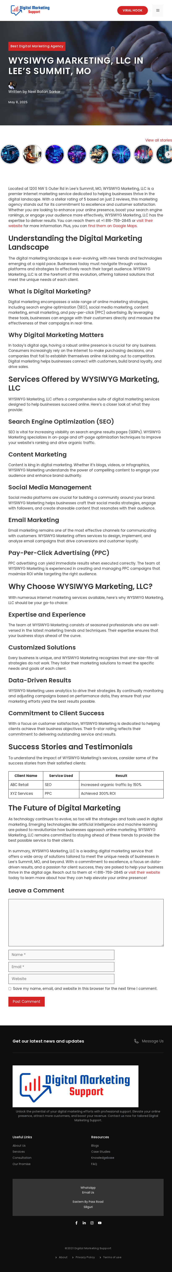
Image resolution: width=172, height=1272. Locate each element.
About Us (19, 1145)
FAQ (94, 1164)
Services (19, 1152)
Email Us (88, 1192)
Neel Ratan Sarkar (44, 91)
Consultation (22, 1158)
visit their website (144, 872)
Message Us (153, 1041)
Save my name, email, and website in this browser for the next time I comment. (85, 988)
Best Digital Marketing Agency (36, 46)
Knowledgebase (102, 1158)
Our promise (22, 1164)
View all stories (158, 140)
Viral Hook (132, 10)
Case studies (100, 1152)
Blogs (95, 1145)
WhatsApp (88, 1188)
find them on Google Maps (112, 225)
